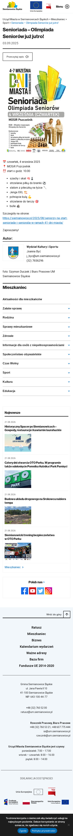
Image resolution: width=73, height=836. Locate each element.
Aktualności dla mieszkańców (22, 299)
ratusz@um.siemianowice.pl (36, 712)
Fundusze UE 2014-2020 (36, 666)
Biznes (36, 640)
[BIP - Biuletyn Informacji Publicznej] (48, 6)
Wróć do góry (53, 614)
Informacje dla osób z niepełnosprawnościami (33, 345)
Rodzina (8, 317)
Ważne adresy (36, 653)
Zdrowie (8, 335)
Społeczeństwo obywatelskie (22, 354)
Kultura (8, 381)
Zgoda (22, 830)
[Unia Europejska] (36, 6)
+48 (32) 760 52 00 (36, 707)
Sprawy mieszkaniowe (17, 326)
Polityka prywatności (43, 830)
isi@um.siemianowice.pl (57, 731)
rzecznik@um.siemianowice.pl (53, 735)
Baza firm (37, 659)
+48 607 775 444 (61, 727)
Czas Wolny (11, 363)
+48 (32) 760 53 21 (40, 727)
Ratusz (37, 627)
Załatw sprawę (12, 308)
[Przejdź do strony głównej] (12, 6)
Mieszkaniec (13, 567)
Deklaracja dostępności (36, 778)
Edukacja (9, 390)
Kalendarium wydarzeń (36, 646)
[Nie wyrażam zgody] (68, 825)
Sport (6, 372)
